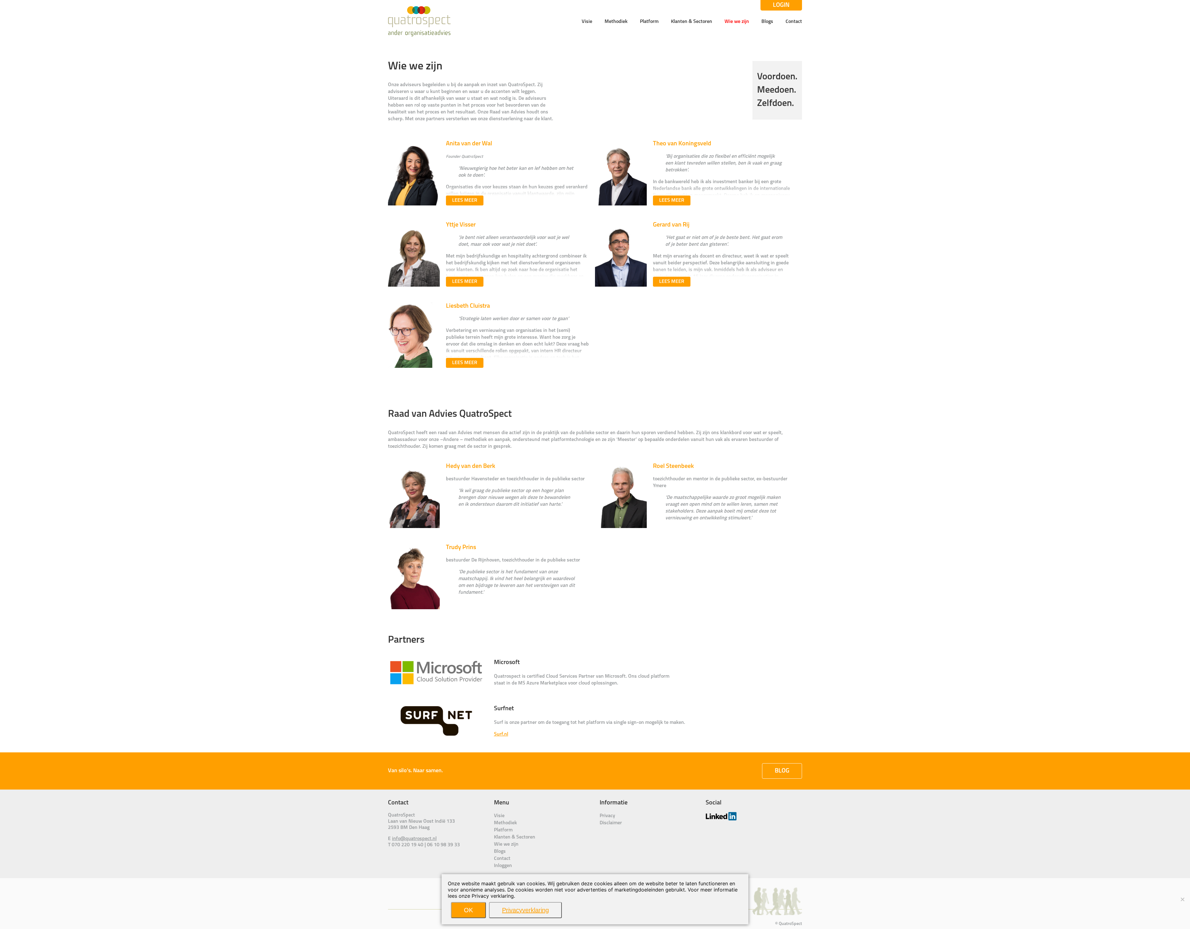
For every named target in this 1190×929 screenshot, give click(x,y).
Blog (782, 771)
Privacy (607, 815)
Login (781, 5)
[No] (1182, 899)
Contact (794, 21)
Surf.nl (501, 734)
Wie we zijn (737, 21)
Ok (468, 910)
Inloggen (503, 865)
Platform (649, 21)
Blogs (767, 21)
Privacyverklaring (525, 910)
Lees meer (464, 200)
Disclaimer (611, 823)
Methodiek (616, 21)
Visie (587, 21)
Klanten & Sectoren (691, 21)
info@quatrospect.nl (414, 838)
